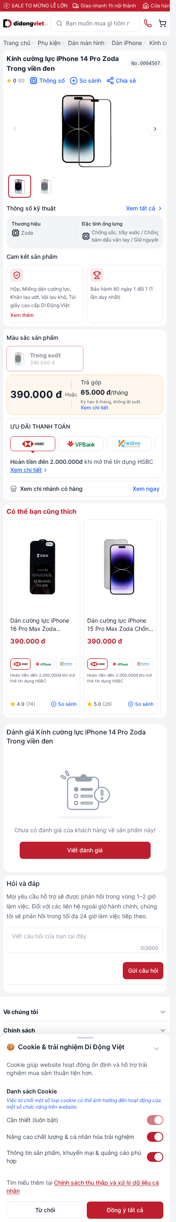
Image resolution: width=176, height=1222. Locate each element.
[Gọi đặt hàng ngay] (148, 23)
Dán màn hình (86, 42)
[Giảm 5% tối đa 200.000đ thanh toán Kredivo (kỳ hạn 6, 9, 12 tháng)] (66, 664)
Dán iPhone (127, 42)
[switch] (155, 1120)
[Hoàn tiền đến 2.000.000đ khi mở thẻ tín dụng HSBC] (20, 664)
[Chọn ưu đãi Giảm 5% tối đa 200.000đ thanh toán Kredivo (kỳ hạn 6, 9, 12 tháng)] (129, 443)
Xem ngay (146, 488)
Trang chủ (16, 42)
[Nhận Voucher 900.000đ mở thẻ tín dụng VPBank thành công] (43, 664)
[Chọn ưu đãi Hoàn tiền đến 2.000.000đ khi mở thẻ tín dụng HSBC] (32, 443)
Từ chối (45, 1209)
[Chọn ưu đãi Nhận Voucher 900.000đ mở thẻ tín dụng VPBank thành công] (81, 443)
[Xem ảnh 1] (19, 186)
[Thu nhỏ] (156, 1048)
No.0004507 (145, 63)
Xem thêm (22, 315)
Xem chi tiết (94, 407)
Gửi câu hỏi (143, 970)
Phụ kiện (49, 42)
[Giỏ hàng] (162, 23)
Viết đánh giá (85, 850)
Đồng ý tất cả (125, 1209)
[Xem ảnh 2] (45, 186)
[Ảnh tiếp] (155, 129)
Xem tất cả (140, 208)
